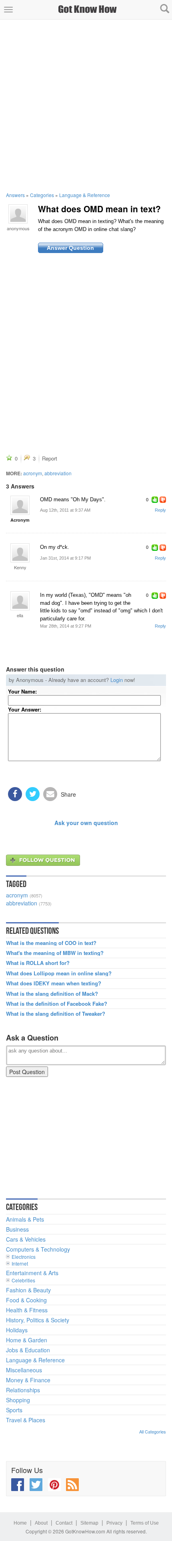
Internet (20, 1263)
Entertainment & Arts (32, 1273)
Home (20, 1523)
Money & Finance (28, 1380)
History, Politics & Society (37, 1320)
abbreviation (58, 473)
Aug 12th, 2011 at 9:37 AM (65, 510)
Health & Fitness (27, 1310)
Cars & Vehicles (26, 1239)
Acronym (20, 520)
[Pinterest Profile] (54, 1484)
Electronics (24, 1256)
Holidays (17, 1330)
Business (17, 1229)
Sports (14, 1410)
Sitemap (89, 1523)
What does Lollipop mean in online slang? (59, 973)
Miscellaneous (24, 1370)
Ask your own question (86, 823)
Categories (42, 194)
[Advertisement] (86, 105)
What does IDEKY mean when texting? (53, 983)
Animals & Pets (25, 1219)
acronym (32, 473)
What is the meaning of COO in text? (51, 943)
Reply (160, 510)
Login (116, 680)
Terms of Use (144, 1523)
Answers (15, 194)
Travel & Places (25, 1420)
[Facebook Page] (17, 1484)
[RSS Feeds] (72, 1484)
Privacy (114, 1523)
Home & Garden (26, 1340)
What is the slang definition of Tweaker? (55, 1014)
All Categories (152, 1431)
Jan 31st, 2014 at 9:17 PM (65, 558)
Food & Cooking (26, 1300)
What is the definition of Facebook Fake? (56, 1004)
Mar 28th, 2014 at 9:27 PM (65, 626)
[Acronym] (20, 505)
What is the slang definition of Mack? (52, 994)
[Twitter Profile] (36, 1484)
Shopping (18, 1400)
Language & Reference (84, 194)
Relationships (23, 1390)
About (41, 1523)
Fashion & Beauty (28, 1290)
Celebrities (23, 1280)
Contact (64, 1523)
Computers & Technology (38, 1249)
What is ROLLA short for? (38, 963)
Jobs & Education (28, 1350)
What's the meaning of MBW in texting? (55, 953)
